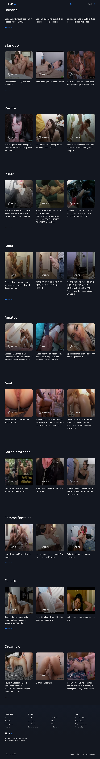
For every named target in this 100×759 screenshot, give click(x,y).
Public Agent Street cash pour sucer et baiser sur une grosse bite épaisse (18, 148)
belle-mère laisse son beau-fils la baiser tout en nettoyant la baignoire (80, 148)
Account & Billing (80, 718)
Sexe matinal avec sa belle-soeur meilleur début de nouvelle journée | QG (17, 620)
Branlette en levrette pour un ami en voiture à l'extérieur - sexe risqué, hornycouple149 (18, 213)
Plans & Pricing (79, 721)
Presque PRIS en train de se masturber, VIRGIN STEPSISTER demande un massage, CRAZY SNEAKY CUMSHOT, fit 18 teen (48, 216)
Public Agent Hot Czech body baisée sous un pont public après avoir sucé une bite (49, 357)
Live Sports (31, 724)
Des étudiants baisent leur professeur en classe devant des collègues (17, 285)
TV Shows (54, 718)
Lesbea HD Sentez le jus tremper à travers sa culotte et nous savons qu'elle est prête (19, 357)
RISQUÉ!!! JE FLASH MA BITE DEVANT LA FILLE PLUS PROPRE (49, 285)
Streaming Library (33, 727)
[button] (6, 27)
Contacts (7, 727)
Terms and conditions (88, 754)
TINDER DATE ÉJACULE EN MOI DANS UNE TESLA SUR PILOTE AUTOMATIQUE (79, 213)
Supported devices (81, 724)
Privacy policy (75, 754)
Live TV (30, 718)
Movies (53, 721)
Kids (52, 724)
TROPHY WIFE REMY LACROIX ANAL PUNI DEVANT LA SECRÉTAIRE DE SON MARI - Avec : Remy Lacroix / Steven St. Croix (80, 288)
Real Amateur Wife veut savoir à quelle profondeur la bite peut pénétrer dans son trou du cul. (50, 422)
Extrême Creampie (44, 683)
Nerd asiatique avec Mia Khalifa (50, 82)
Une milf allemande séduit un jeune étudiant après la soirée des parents (80, 491)
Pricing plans (9, 724)
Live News (31, 721)
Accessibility (79, 727)
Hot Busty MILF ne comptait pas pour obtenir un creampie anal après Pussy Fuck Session (80, 686)
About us (7, 718)
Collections (55, 727)
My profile (8, 721)
